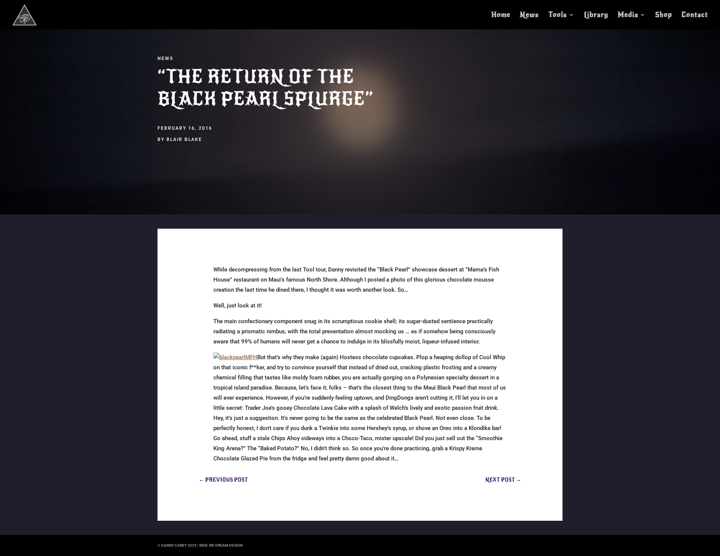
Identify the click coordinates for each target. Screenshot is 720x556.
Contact (694, 15)
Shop (663, 15)
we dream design (226, 545)
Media (628, 15)
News (529, 15)
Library (596, 15)
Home (500, 15)
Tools (557, 15)
